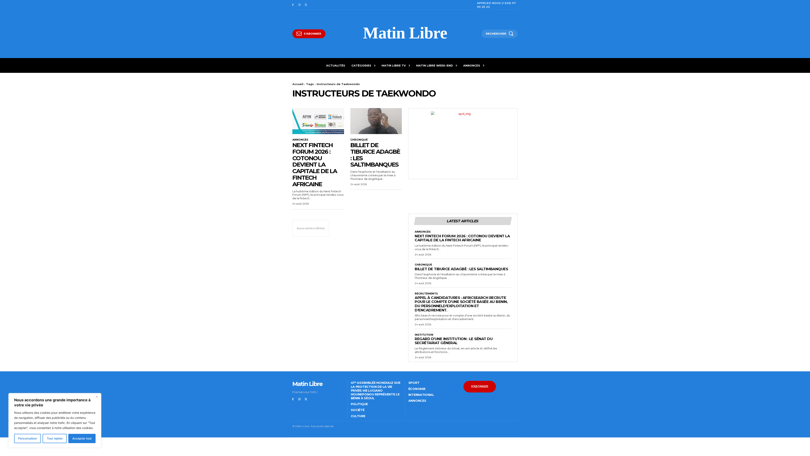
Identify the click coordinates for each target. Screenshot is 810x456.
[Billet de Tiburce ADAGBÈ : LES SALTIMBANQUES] (376, 121)
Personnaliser (27, 438)
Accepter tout (82, 438)
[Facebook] (293, 5)
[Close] (96, 396)
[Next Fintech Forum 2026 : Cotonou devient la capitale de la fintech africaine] (318, 121)
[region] (54, 420)
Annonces (300, 139)
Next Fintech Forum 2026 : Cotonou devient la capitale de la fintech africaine (314, 164)
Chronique (359, 139)
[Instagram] (299, 5)
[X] (306, 5)
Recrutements (426, 293)
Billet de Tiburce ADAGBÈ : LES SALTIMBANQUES (375, 154)
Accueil (297, 84)
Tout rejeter (55, 438)
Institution (424, 334)
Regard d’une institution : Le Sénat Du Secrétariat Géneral (454, 341)
